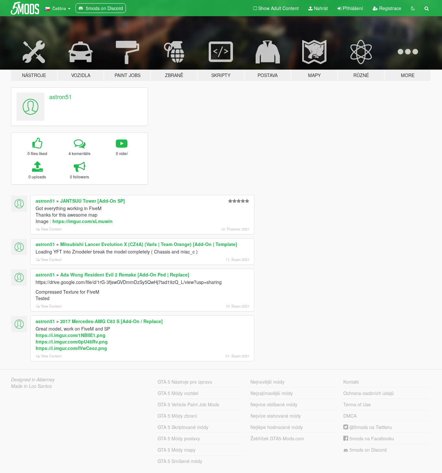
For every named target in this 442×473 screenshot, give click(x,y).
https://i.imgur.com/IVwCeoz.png (71, 348)
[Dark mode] (413, 8)
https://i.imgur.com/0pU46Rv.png (72, 341)
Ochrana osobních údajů (368, 393)
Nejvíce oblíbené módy (273, 404)
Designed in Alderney (33, 379)
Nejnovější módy (267, 381)
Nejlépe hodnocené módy (276, 427)
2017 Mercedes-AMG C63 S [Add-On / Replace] (111, 321)
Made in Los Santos (31, 386)
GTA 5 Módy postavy (179, 438)
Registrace (389, 8)
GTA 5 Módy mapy (176, 449)
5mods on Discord (367, 449)
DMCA (350, 415)
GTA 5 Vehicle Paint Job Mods (188, 404)
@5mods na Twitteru (370, 427)
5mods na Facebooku (371, 438)
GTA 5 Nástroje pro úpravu (185, 381)
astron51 (60, 96)
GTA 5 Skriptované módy (183, 427)
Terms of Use (357, 404)
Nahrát (320, 8)
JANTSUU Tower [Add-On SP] (92, 200)
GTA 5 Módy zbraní (177, 415)
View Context (51, 228)
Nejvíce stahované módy (275, 415)
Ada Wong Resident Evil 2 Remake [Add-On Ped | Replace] (124, 274)
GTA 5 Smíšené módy (180, 461)
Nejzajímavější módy (271, 393)
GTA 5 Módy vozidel (178, 393)
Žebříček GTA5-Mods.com (277, 438)
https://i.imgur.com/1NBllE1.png (70, 335)
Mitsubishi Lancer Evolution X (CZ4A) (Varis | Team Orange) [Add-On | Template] (148, 244)
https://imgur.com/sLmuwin (82, 221)
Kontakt (351, 381)
